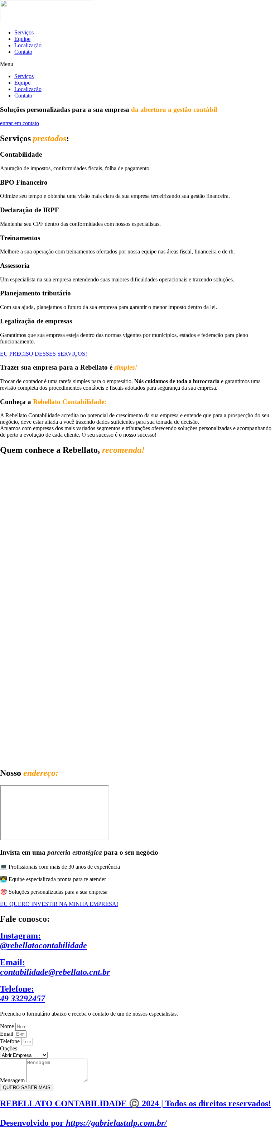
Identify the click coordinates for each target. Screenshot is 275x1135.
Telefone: (22, 993)
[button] (137, 64)
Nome (7, 1026)
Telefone (10, 1041)
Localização (28, 45)
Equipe (22, 39)
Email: (55, 967)
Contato (23, 52)
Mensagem (13, 1080)
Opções (8, 1048)
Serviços (24, 32)
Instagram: (43, 940)
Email (7, 1034)
